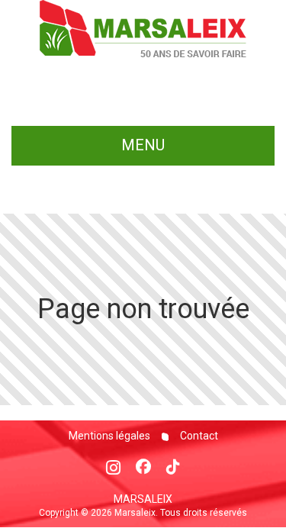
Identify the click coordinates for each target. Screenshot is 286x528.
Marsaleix (143, 499)
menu (143, 145)
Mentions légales (109, 436)
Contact (198, 436)
